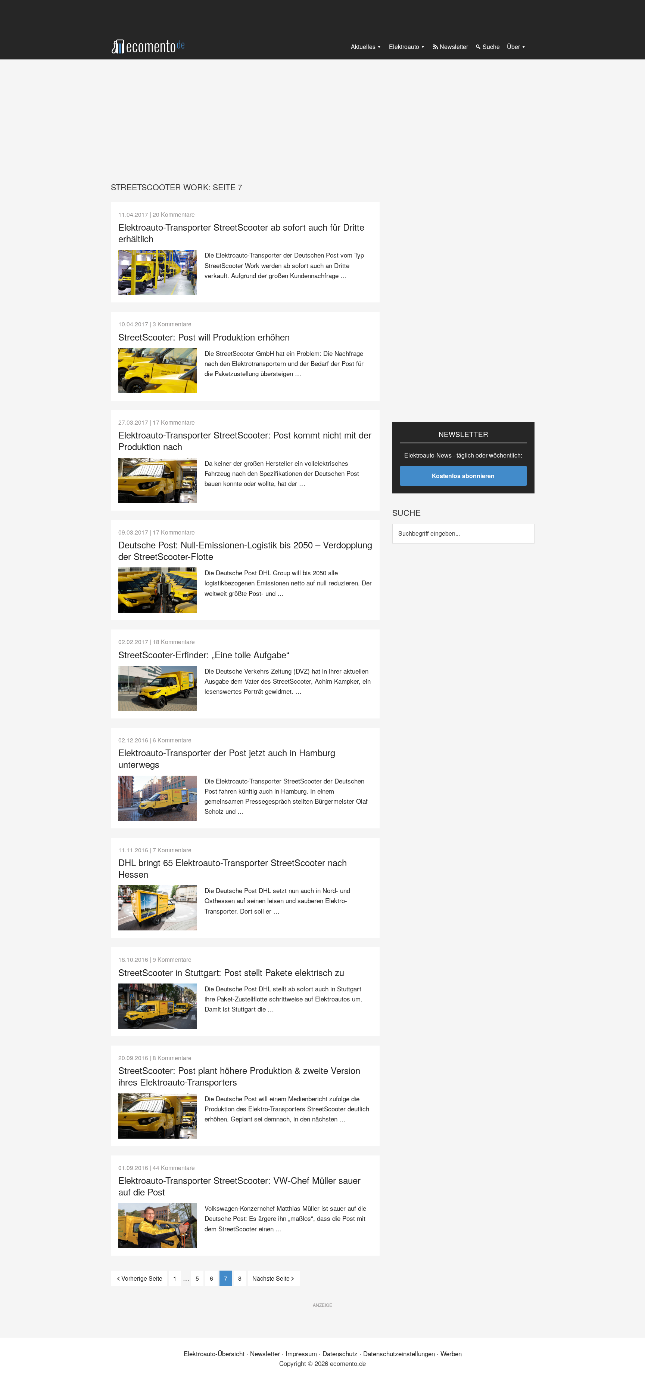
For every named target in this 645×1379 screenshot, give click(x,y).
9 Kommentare (172, 959)
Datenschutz (340, 1353)
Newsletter (265, 1353)
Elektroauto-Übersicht (214, 1353)
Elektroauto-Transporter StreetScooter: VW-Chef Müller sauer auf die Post (239, 1185)
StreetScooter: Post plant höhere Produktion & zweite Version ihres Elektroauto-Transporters (239, 1076)
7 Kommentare (172, 850)
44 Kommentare (174, 1167)
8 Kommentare (172, 1057)
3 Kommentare (172, 324)
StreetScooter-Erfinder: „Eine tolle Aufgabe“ (203, 654)
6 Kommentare (172, 740)
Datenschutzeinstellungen (399, 1353)
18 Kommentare (174, 641)
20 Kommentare (174, 214)
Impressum (301, 1353)
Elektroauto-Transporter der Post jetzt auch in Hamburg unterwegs (226, 758)
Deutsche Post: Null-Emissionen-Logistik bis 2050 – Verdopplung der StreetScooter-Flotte (245, 550)
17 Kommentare (174, 422)
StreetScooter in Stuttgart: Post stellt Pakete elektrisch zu (231, 972)
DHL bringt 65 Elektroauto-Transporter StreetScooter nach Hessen (232, 868)
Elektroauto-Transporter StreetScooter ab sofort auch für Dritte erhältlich (241, 232)
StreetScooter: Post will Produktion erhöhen (204, 336)
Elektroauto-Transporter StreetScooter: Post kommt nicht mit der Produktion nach (244, 440)
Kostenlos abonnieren (463, 475)
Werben (451, 1353)
